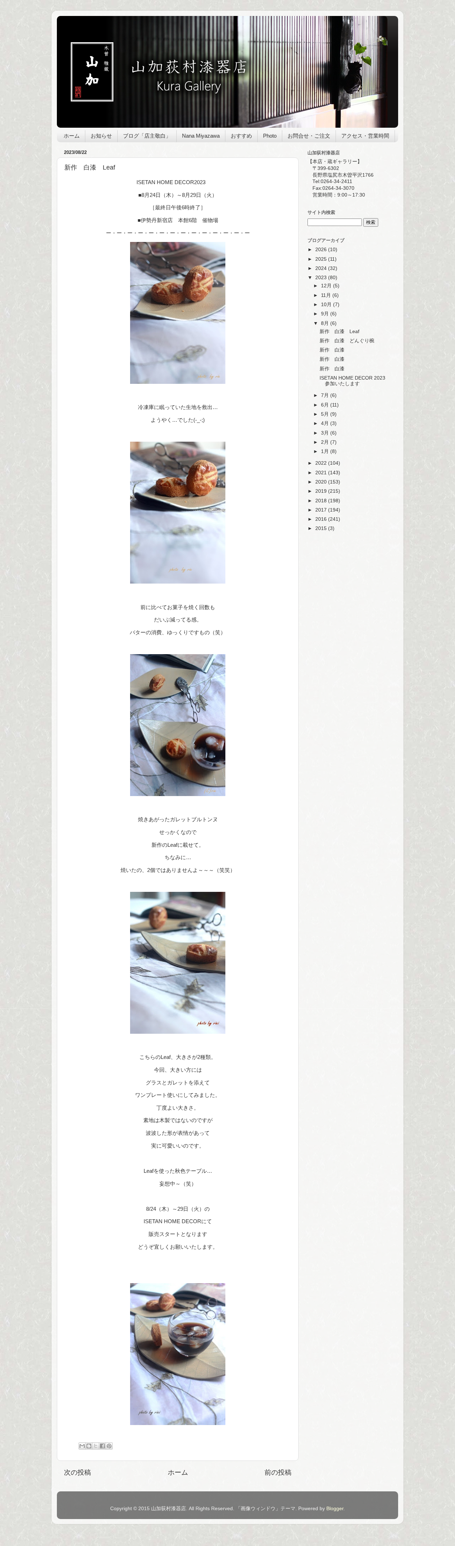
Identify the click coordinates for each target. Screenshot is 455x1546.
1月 (325, 451)
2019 (321, 491)
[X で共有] (95, 1446)
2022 (321, 463)
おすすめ (241, 136)
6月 (325, 405)
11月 (326, 295)
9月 (325, 313)
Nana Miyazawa (201, 136)
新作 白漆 (332, 350)
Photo (270, 136)
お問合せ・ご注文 (309, 136)
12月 (327, 285)
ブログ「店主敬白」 (147, 136)
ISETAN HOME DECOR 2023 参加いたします (352, 380)
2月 (325, 442)
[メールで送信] (82, 1446)
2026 (321, 249)
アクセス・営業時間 (365, 136)
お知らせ (101, 136)
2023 (321, 277)
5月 (325, 414)
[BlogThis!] (88, 1446)
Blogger (334, 1508)
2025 (321, 259)
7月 (325, 395)
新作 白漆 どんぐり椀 (347, 340)
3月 (325, 433)
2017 (321, 510)
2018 (321, 500)
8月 (325, 323)
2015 (321, 528)
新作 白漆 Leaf (339, 331)
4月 (325, 423)
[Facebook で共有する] (102, 1446)
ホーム (72, 136)
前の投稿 (277, 1472)
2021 (321, 472)
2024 (321, 268)
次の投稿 (77, 1472)
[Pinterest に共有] (109, 1446)
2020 (321, 482)
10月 (327, 304)
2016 (321, 519)
